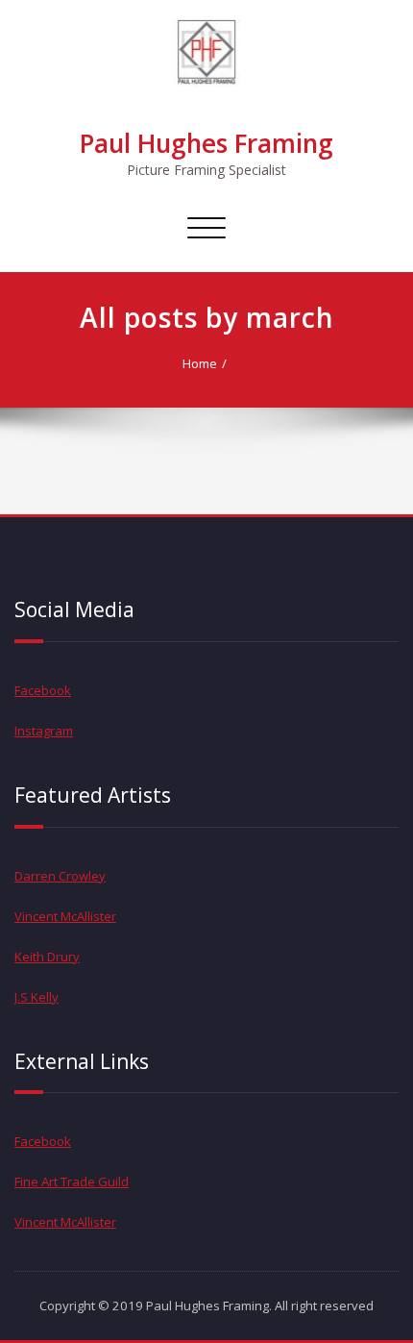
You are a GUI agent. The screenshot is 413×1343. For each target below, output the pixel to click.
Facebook (42, 690)
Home (199, 363)
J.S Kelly (36, 997)
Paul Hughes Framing (206, 143)
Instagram (43, 730)
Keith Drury (47, 956)
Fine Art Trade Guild (71, 1181)
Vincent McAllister (65, 916)
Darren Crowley (60, 875)
